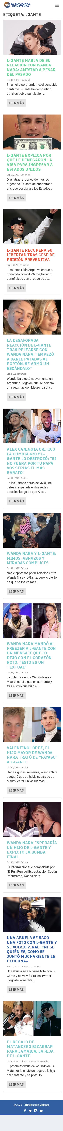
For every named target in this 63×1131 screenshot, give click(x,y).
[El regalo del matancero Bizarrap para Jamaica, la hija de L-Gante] (32, 1018)
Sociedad (25, 80)
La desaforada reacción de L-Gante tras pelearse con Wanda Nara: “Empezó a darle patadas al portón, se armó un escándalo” (30, 354)
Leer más (16, 103)
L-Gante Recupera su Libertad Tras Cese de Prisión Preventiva (31, 255)
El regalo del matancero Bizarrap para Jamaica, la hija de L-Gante (30, 1048)
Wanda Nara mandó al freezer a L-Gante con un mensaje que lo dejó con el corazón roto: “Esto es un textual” (31, 655)
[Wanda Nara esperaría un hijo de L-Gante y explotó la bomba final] (32, 819)
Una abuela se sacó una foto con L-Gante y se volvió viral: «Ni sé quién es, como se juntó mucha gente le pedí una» (32, 949)
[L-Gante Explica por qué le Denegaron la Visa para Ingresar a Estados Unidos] (32, 132)
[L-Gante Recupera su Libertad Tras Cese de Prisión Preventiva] (32, 226)
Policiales (24, 265)
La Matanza (34, 966)
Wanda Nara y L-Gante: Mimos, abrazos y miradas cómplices (31, 558)
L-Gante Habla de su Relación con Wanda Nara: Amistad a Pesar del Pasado (31, 67)
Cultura (22, 374)
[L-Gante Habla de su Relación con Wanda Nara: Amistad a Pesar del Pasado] (32, 37)
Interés (24, 966)
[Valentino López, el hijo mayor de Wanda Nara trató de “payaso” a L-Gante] (32, 724)
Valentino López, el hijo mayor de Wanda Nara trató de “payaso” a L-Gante (32, 754)
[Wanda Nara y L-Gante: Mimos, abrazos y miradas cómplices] (32, 530)
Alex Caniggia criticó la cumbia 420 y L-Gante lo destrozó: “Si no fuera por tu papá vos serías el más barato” (31, 461)
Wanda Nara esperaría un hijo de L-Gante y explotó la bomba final (32, 849)
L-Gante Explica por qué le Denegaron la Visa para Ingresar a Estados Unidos (30, 162)
